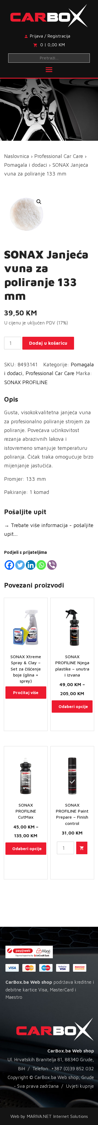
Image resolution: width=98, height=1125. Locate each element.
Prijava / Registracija (50, 35)
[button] (39, 202)
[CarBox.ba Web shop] (49, 14)
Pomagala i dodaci (25, 165)
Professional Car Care (58, 156)
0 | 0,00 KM (52, 44)
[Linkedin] (30, 565)
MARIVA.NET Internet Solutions (57, 1116)
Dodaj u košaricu (48, 343)
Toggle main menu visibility (49, 69)
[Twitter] (20, 565)
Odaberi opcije (73, 706)
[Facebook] (9, 565)
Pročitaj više (25, 692)
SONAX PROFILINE (26, 382)
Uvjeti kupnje (80, 1086)
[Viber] (52, 565)
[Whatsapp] (41, 565)
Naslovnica (16, 156)
